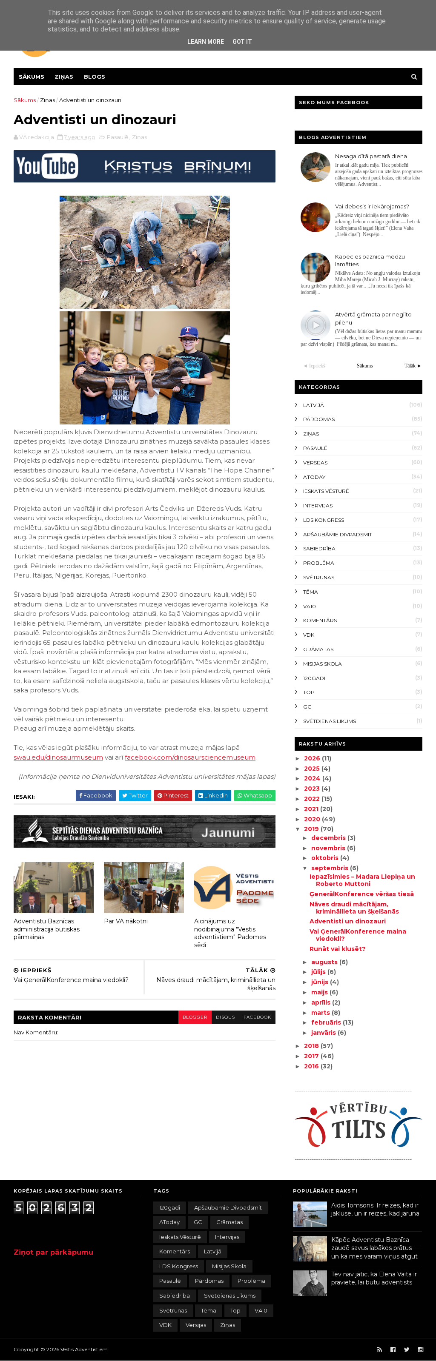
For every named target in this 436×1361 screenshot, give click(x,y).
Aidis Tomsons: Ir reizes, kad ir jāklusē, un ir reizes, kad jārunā (375, 1210)
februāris (327, 1022)
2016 (312, 1066)
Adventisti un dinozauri (348, 921)
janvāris (324, 1032)
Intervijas (318, 505)
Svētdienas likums (329, 721)
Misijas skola (322, 664)
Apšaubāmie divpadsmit (337, 534)
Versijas (315, 462)
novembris (329, 848)
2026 (313, 758)
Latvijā (313, 405)
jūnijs (320, 982)
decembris (329, 838)
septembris (330, 868)
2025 (312, 768)
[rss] (379, 1349)
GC (307, 706)
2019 (312, 829)
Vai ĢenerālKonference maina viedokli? (358, 935)
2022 (312, 799)
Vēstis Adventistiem (84, 1349)
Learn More (205, 41)
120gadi (314, 678)
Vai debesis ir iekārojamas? (372, 206)
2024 (313, 778)
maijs (320, 992)
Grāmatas (318, 649)
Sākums (31, 76)
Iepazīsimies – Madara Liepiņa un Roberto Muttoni (362, 880)
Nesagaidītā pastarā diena (371, 156)
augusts (325, 962)
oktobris (325, 858)
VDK (308, 635)
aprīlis (321, 1002)
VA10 (309, 606)
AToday (314, 477)
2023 (312, 788)
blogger (195, 1017)
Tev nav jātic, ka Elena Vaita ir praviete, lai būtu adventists (374, 1278)
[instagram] (420, 1349)
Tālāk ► (413, 366)
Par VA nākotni (126, 921)
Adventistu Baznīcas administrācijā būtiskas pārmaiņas (47, 929)
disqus (225, 1017)
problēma (318, 563)
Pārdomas (319, 419)
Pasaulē (118, 137)
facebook (257, 1017)
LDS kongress (323, 520)
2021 (312, 809)
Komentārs (320, 620)
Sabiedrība (319, 548)
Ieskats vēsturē (326, 491)
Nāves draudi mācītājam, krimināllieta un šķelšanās (354, 907)
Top (309, 692)
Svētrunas (318, 577)
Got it (242, 41)
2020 (313, 819)
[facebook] (393, 1349)
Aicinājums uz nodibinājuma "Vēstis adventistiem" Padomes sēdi (230, 933)
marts (321, 1012)
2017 (312, 1056)
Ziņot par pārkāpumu (53, 1252)
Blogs (94, 76)
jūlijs (319, 972)
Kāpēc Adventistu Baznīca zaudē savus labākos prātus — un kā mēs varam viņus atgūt (375, 1248)
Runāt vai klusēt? (338, 949)
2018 (312, 1046)
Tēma (310, 592)
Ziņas (63, 76)
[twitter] (407, 1349)
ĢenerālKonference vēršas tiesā (362, 894)
